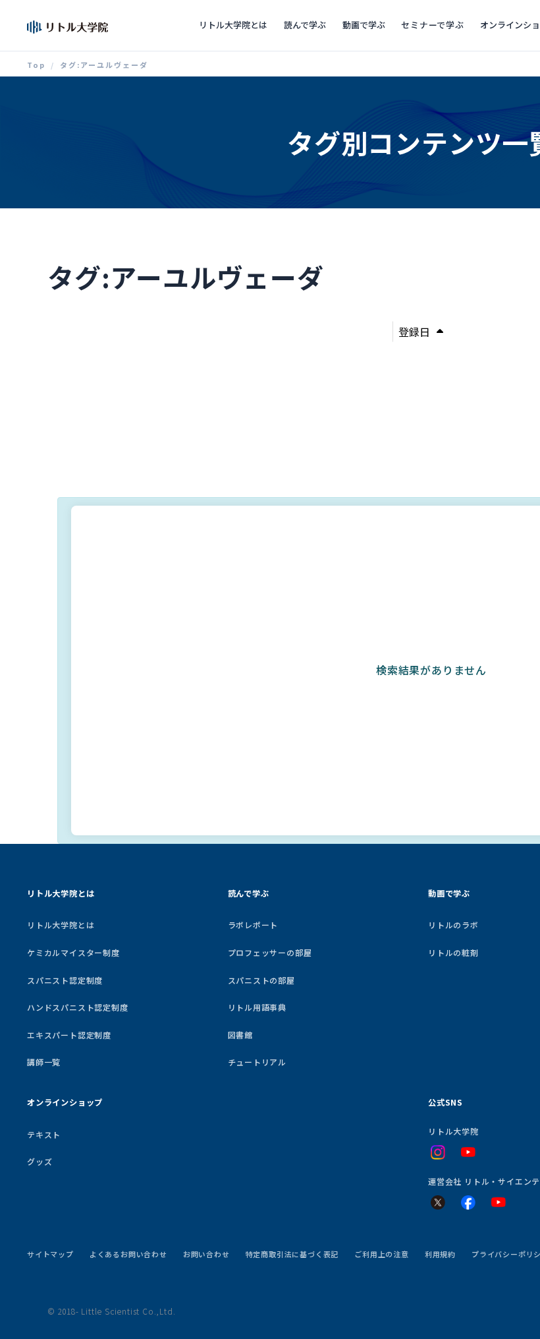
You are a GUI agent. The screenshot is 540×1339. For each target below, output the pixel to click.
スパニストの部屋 (261, 980)
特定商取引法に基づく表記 (292, 1254)
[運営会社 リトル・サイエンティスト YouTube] (498, 1202)
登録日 (414, 332)
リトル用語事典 (257, 1007)
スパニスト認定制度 (65, 980)
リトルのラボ (453, 924)
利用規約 (440, 1254)
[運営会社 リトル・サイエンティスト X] (438, 1202)
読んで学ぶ (305, 24)
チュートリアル (257, 1061)
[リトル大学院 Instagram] (438, 1152)
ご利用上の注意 (381, 1254)
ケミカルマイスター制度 (73, 952)
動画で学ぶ (363, 24)
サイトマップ (50, 1254)
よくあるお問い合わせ (128, 1254)
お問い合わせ (206, 1254)
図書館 (240, 1034)
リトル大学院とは (233, 24)
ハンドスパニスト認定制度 (77, 1007)
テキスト (44, 1134)
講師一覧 (44, 1061)
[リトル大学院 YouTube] (468, 1152)
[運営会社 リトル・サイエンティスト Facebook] (468, 1202)
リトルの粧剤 (453, 952)
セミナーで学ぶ (432, 24)
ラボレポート (253, 924)
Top (36, 65)
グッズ (39, 1161)
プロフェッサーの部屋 (270, 952)
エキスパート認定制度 (69, 1034)
